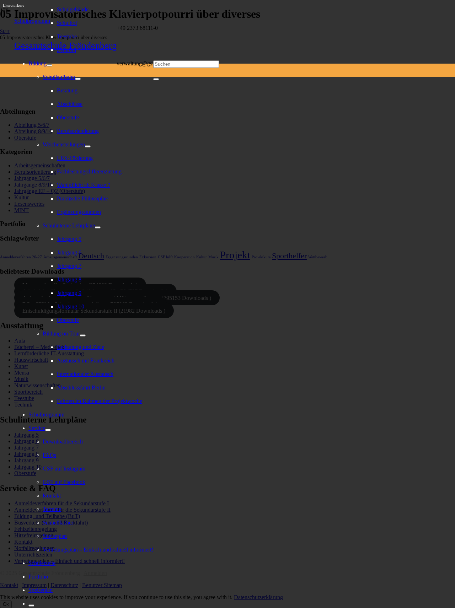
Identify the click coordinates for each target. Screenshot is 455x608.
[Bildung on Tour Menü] (83, 335)
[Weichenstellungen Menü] (88, 146)
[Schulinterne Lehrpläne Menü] (98, 227)
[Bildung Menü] (49, 65)
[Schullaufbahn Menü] (78, 79)
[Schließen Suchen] (156, 79)
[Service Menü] (48, 430)
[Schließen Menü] (31, 605)
